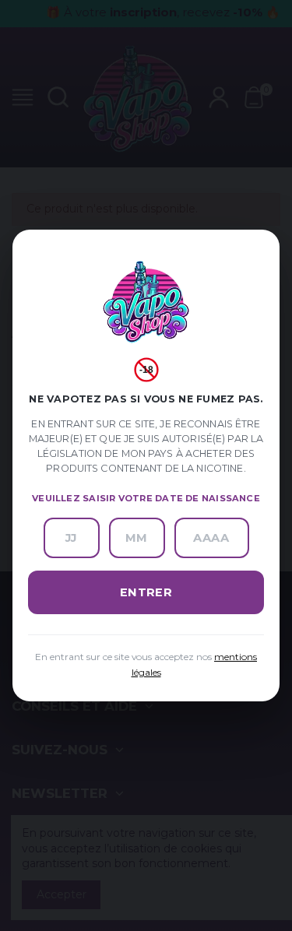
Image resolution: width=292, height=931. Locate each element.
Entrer (146, 592)
